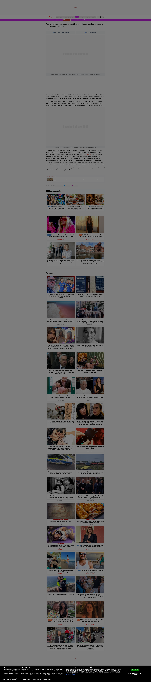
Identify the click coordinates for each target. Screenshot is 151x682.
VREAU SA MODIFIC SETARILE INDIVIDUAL (134, 674)
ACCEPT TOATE (134, 669)
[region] (75, 674)
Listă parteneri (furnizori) (70, 674)
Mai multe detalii (15, 671)
